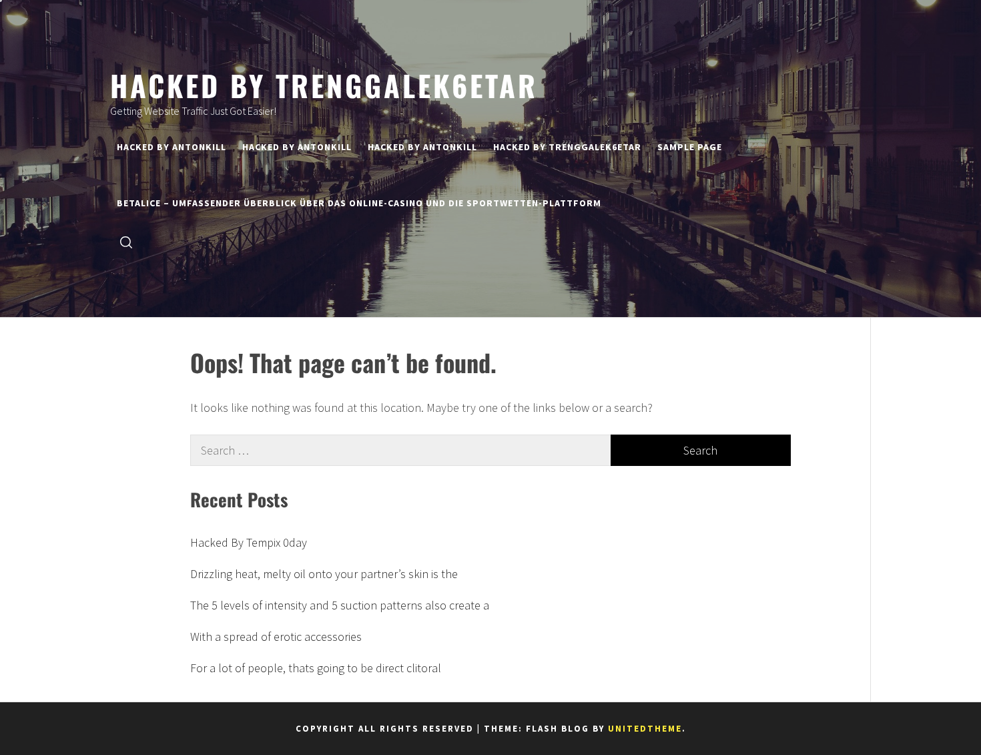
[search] (126, 241)
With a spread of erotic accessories (276, 636)
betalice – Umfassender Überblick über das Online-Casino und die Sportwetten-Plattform (359, 203)
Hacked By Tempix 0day (248, 542)
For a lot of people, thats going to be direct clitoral (315, 668)
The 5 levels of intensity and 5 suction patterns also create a (339, 605)
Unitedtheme (645, 728)
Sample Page (689, 147)
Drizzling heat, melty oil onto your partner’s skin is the (324, 573)
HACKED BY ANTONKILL (171, 147)
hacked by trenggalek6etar (324, 84)
